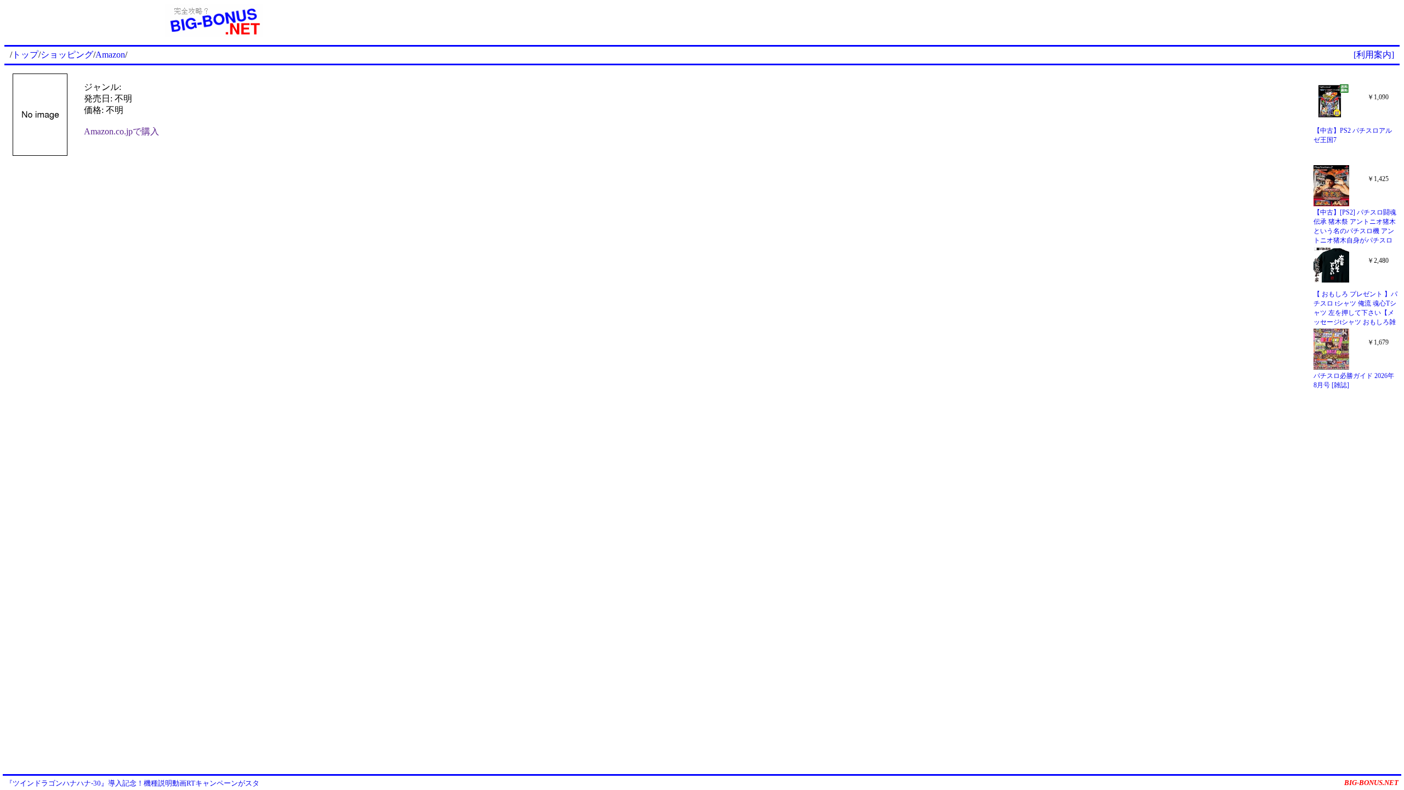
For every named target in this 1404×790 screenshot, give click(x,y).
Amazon (110, 54)
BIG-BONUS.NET (1371, 782)
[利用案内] (1374, 54)
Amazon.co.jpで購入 (121, 131)
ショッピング (67, 54)
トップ (25, 54)
